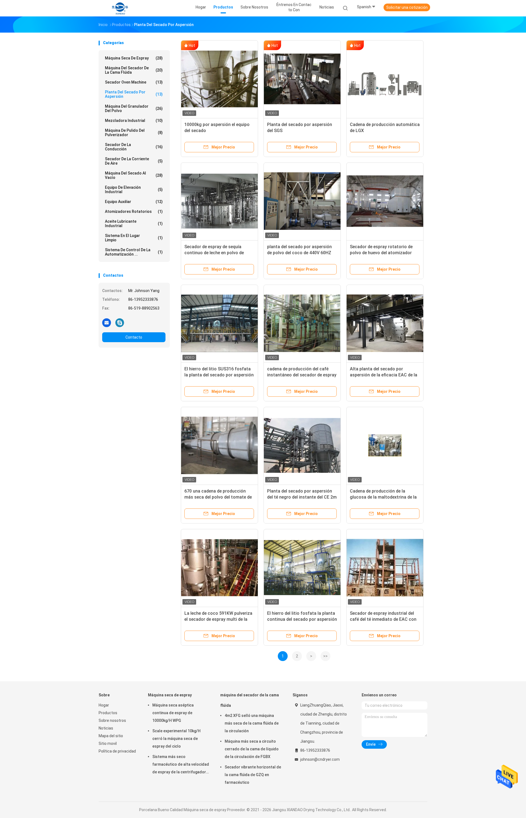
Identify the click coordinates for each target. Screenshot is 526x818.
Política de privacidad (117, 751)
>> (325, 656)
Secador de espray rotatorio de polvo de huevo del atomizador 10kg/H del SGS (381, 252)
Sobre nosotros (112, 720)
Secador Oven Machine (134, 82)
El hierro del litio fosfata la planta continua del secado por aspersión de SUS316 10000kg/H (302, 619)
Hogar (104, 705)
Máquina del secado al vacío (134, 175)
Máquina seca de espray (134, 58)
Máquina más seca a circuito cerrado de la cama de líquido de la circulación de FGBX (252, 749)
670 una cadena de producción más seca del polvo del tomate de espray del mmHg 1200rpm (218, 497)
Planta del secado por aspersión (134, 94)
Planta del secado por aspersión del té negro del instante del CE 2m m (302, 497)
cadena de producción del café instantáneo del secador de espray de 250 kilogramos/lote (301, 375)
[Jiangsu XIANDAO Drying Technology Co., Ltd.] (120, 8)
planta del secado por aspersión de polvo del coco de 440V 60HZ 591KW (299, 252)
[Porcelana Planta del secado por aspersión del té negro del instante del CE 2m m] (302, 445)
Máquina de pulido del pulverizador (134, 132)
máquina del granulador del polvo (134, 108)
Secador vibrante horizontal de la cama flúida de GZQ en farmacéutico (253, 775)
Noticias (106, 728)
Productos (108, 713)
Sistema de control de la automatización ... (134, 252)
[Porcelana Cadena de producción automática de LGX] (385, 79)
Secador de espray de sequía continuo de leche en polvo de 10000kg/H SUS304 (214, 252)
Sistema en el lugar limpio (134, 237)
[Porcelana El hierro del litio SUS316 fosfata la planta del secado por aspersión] (219, 323)
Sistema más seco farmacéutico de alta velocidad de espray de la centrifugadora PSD (180, 765)
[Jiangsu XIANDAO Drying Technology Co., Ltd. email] (106, 322)
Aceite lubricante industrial (134, 223)
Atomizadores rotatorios (134, 211)
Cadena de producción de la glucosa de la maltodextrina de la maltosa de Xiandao (383, 497)
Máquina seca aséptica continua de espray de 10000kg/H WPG (173, 713)
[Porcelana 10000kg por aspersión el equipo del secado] (219, 79)
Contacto (133, 337)
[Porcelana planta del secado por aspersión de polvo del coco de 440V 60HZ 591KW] (302, 201)
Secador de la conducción (134, 146)
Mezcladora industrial (134, 120)
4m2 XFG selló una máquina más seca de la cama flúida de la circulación (252, 723)
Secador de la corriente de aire (134, 161)
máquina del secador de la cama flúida (134, 70)
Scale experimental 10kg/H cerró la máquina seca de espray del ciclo (176, 738)
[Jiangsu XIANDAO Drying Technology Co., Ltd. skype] (119, 322)
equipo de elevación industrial (134, 189)
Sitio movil (108, 743)
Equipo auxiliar (134, 201)
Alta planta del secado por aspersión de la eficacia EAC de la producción (383, 375)
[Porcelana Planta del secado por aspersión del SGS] (302, 79)
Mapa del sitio (111, 736)
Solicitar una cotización (407, 7)
